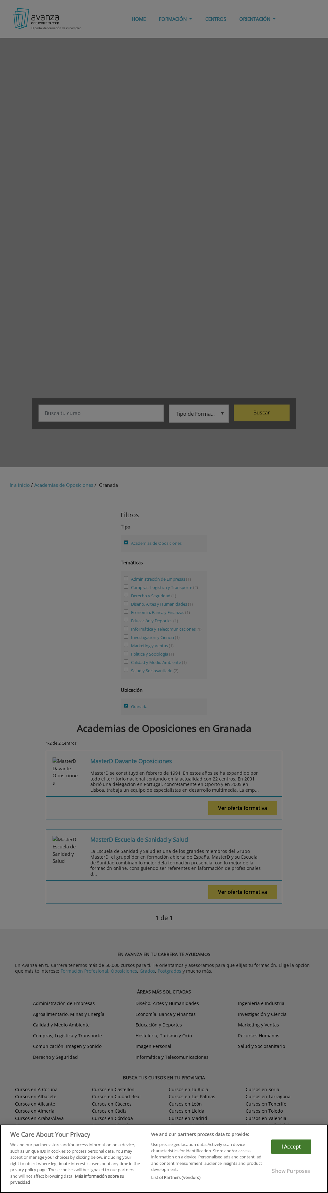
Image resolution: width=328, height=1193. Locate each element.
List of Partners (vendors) (175, 1177)
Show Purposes (291, 1170)
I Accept (291, 1146)
